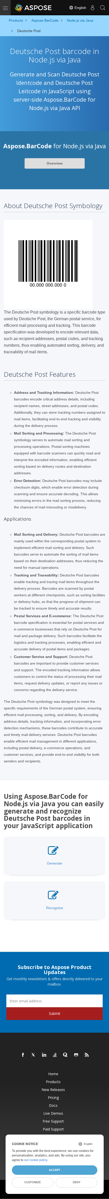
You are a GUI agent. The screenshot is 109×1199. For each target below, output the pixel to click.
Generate (54, 863)
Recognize (54, 908)
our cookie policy (35, 1160)
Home (53, 1073)
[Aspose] (33, 7)
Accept (54, 1169)
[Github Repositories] (76, 1055)
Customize (32, 1182)
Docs (53, 1105)
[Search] (102, 7)
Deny (76, 1182)
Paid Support (53, 1129)
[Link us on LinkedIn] (44, 1055)
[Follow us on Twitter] (33, 1055)
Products (53, 1081)
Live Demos (53, 1113)
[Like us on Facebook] (23, 1055)
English (80, 8)
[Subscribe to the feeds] (87, 1055)
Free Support (53, 1121)
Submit (54, 1013)
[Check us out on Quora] (65, 1055)
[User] (92, 7)
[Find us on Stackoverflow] (55, 1055)
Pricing (53, 1097)
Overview (55, 163)
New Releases (53, 1089)
